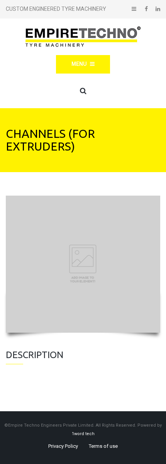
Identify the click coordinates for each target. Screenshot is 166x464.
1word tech (83, 433)
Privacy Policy (63, 446)
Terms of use (103, 446)
